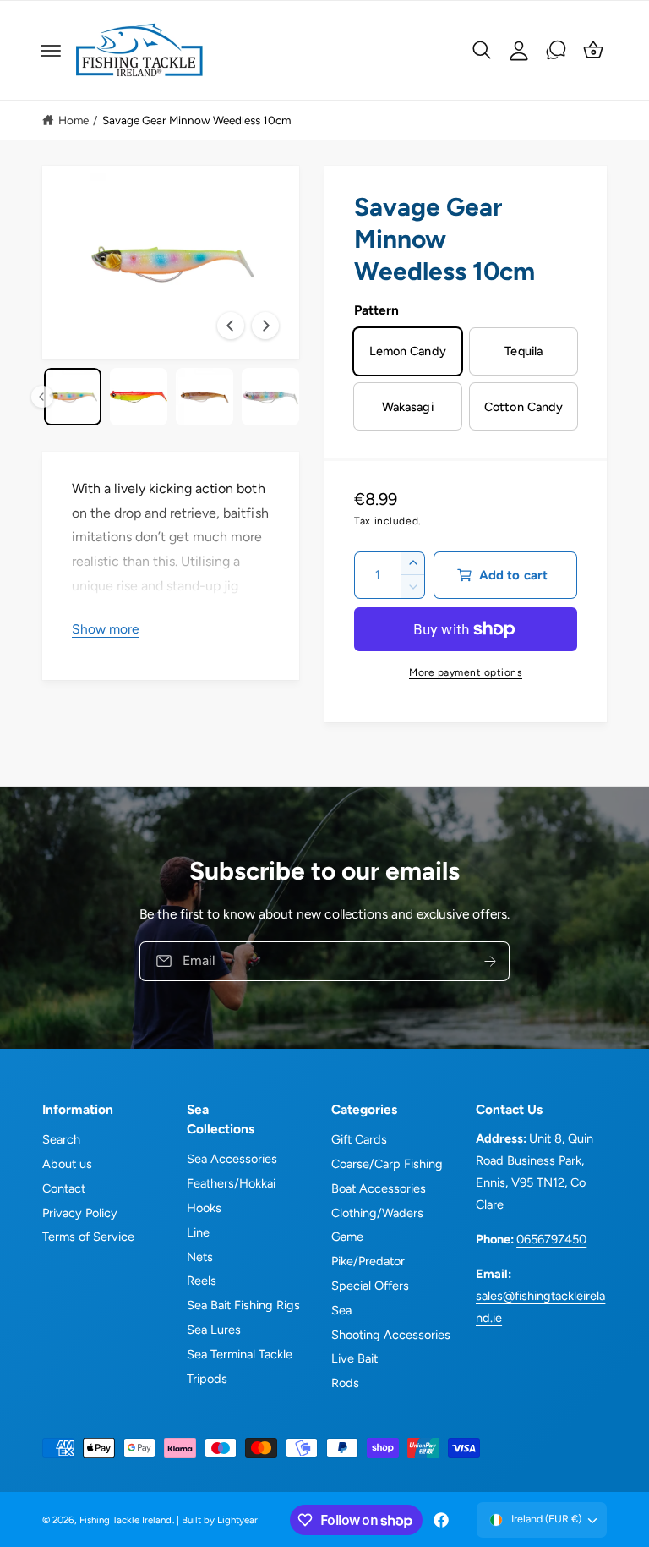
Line (198, 1232)
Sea (341, 1310)
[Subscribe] (490, 961)
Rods (345, 1383)
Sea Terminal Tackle (239, 1354)
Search (61, 1139)
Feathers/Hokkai (231, 1183)
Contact (63, 1188)
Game (347, 1236)
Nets (200, 1256)
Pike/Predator (368, 1261)
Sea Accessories (232, 1158)
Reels (201, 1280)
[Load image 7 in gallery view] (72, 396)
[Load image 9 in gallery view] (204, 396)
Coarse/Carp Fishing (387, 1163)
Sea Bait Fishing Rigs (243, 1305)
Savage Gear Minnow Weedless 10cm (197, 120)
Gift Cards (359, 1139)
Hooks (204, 1207)
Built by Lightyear (220, 1520)
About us (67, 1163)
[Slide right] (265, 325)
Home (73, 120)
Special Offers (370, 1285)
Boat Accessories (378, 1188)
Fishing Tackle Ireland (125, 1520)
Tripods (207, 1378)
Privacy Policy (79, 1213)
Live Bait (354, 1358)
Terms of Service (88, 1236)
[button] (50, 50)
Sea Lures (214, 1329)
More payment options (465, 672)
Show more (105, 629)
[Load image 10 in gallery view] (270, 396)
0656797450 (551, 1239)
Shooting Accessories (390, 1334)
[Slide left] (230, 325)
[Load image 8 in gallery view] (138, 396)
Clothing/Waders (377, 1213)
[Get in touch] (556, 50)
